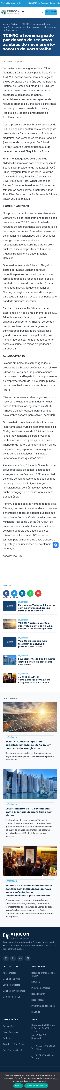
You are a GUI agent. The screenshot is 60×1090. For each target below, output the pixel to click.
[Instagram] (6, 958)
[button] (42, 12)
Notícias (14, 24)
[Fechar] (55, 1080)
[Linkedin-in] (13, 958)
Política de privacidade (36, 1085)
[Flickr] (28, 958)
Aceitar (18, 1085)
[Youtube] (20, 958)
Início (5, 24)
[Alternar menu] (23, 12)
